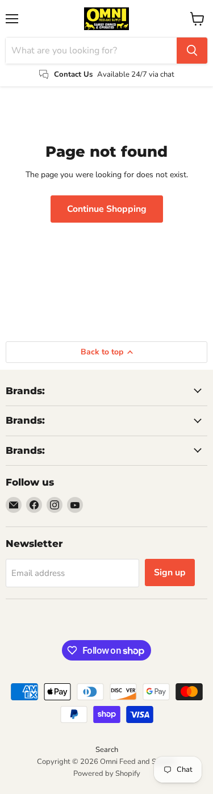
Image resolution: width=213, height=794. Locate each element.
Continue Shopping (107, 209)
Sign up (170, 572)
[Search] (192, 50)
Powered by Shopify (106, 773)
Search (106, 750)
